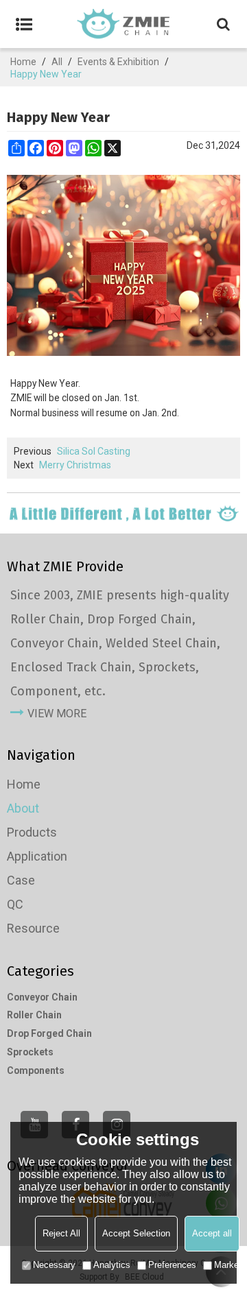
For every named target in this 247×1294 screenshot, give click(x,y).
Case (21, 880)
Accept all (212, 1233)
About (23, 808)
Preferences (172, 1265)
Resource (33, 928)
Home (23, 61)
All (56, 61)
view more (56, 713)
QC (15, 904)
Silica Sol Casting (93, 451)
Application (37, 856)
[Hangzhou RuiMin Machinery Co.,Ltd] (123, 24)
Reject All (61, 1233)
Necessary (54, 1265)
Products (32, 832)
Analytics (111, 1265)
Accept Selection (136, 1233)
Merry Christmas (75, 464)
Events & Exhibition (118, 61)
